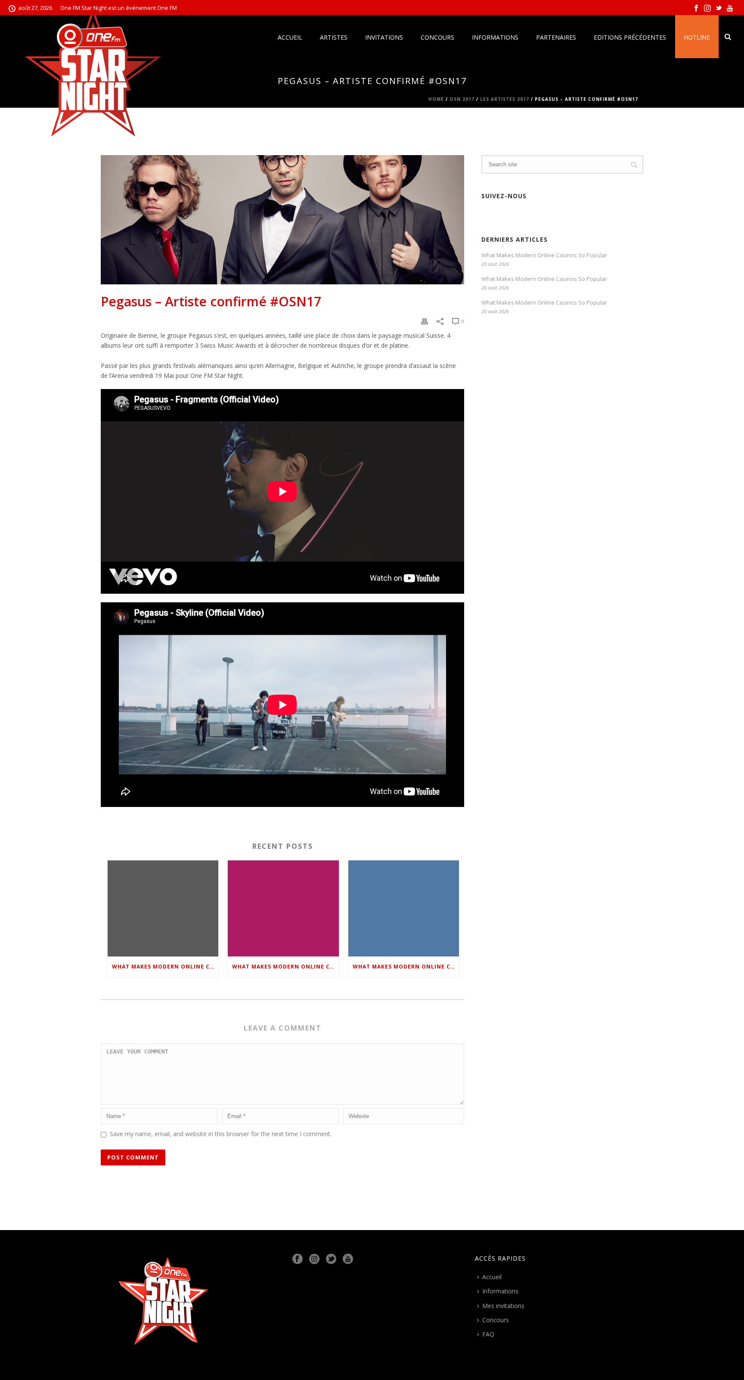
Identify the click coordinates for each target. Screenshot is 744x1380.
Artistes (333, 37)
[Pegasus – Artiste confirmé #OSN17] (282, 219)
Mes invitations (503, 1306)
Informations (495, 37)
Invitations (384, 37)
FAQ (488, 1334)
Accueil (290, 37)
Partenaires (556, 37)
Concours (437, 37)
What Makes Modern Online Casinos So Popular (165, 966)
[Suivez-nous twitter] (331, 1259)
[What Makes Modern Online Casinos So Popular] (163, 908)
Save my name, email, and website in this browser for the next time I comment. (221, 1134)
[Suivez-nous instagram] (314, 1259)
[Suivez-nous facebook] (297, 1259)
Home (436, 99)
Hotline (697, 37)
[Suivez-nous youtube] (348, 1259)
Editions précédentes (630, 37)
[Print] (424, 321)
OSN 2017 (462, 99)
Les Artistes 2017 (504, 99)
